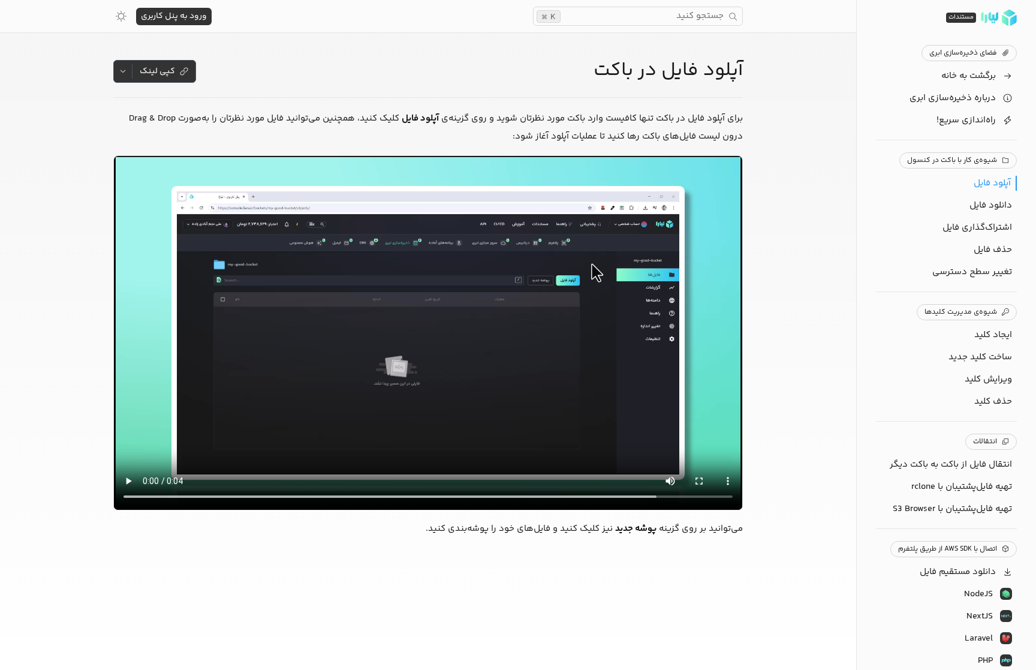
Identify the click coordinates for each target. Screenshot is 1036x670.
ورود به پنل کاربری (174, 16)
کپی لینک (157, 71)
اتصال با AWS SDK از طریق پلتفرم (947, 549)
